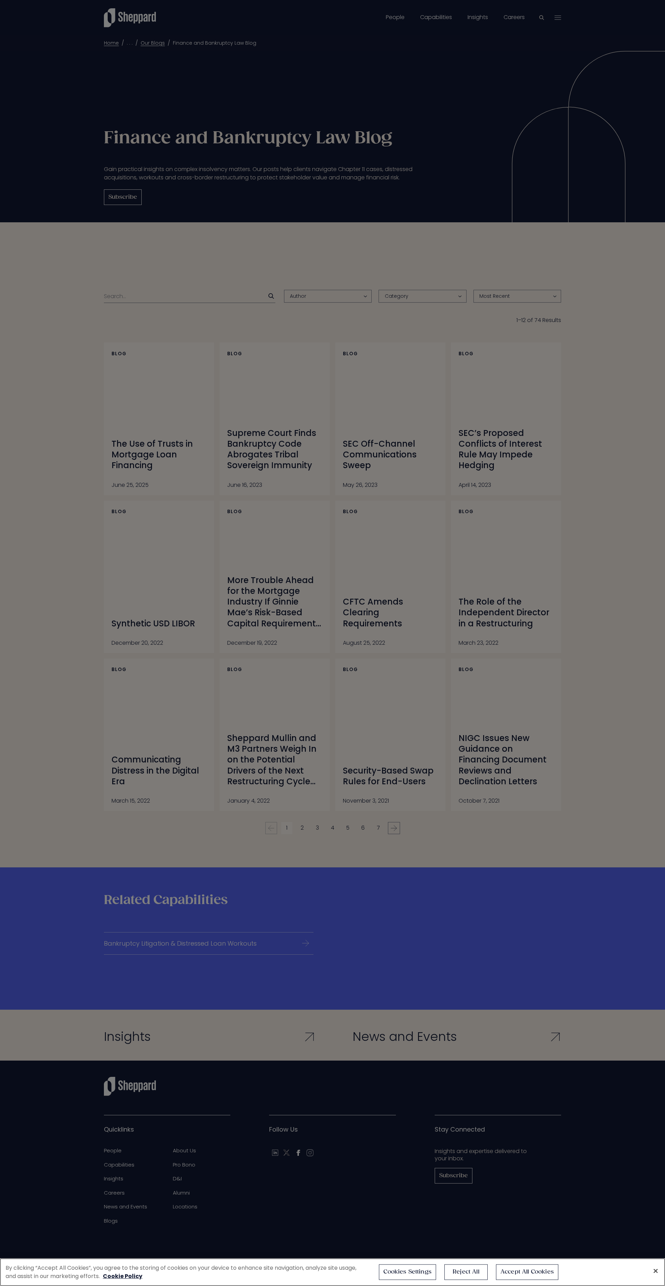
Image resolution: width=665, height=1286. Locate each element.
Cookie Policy (122, 1276)
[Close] (655, 1271)
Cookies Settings (407, 1272)
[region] (332, 1272)
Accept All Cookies (527, 1272)
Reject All (466, 1272)
